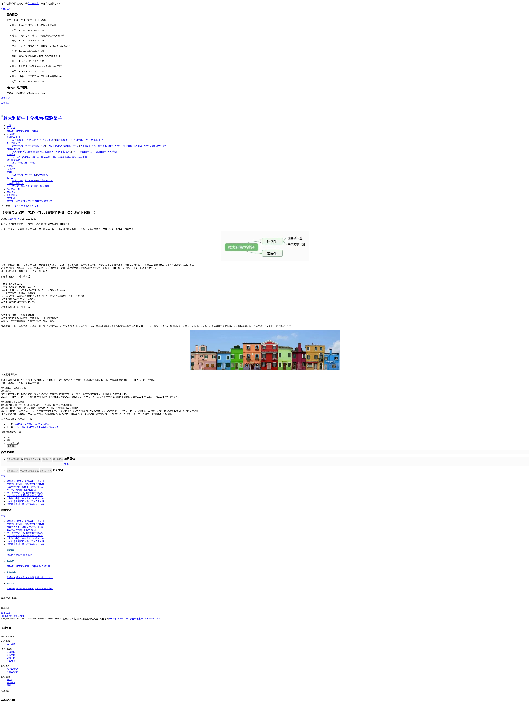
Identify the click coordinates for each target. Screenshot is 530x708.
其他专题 (39, 577)
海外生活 (39, 201)
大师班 (10, 172)
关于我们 (5, 98)
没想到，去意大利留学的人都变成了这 (25, 498)
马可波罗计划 (24, 131)
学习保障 (20, 588)
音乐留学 (11, 577)
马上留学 (11, 644)
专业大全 (48, 577)
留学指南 (29, 201)
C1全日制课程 (78, 140)
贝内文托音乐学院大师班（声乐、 (62, 146)
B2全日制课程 (63, 140)
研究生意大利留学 (32, 459)
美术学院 (11, 652)
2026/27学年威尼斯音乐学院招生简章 (25, 495)
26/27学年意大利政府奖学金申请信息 (25, 492)
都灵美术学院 (46, 471)
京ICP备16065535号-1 (119, 618)
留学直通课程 (13, 160)
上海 (16, 20)
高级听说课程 (64, 157)
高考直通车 (161, 146)
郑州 (36, 20)
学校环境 (39, 588)
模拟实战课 (37, 157)
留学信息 (11, 198)
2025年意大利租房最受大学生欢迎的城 (25, 501)
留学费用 (20, 201)
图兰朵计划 (12, 131)
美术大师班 (17, 175)
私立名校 (11, 661)
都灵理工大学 (13, 471)
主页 (14, 206)
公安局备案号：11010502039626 (145, 618)
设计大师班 (42, 175)
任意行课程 (17, 163)
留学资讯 (11, 201)
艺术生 (10, 178)
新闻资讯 (10, 550)
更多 (66, 464)
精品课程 (26, 157)
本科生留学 (12, 671)
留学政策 (20, 555)
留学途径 (11, 128)
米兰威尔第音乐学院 (29, 471)
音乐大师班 (30, 175)
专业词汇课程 (50, 157)
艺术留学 (11, 169)
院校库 (10, 166)
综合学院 (11, 658)
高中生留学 (12, 669)
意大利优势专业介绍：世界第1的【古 (25, 487)
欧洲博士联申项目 (21, 186)
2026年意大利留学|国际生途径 (21, 490)
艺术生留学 (30, 180)
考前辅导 (16, 157)
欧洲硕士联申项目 (40, 186)
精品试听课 (45, 151)
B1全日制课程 (48, 140)
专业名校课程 (13, 143)
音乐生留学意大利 (15, 459)
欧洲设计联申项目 (15, 183)
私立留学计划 (13, 189)
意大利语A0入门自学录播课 (25, 151)
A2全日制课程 (34, 140)
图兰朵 (10, 679)
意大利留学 (33, 3)
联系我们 (5, 103)
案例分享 (11, 192)
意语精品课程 (13, 137)
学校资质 (29, 588)
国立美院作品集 (45, 180)
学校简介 (11, 588)
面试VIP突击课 (79, 157)
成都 (43, 20)
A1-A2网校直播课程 (82, 151)
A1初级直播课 (100, 151)
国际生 (35, 131)
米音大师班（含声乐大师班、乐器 (28, 146)
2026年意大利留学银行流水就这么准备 (25, 504)
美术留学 (20, 577)
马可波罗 (11, 682)
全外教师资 (12, 195)
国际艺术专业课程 (123, 146)
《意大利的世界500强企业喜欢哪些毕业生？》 (38, 427)
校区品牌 (5, 8)
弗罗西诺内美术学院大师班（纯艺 (96, 146)
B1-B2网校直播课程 (61, 151)
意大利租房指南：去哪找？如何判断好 (25, 484)
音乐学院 (11, 655)
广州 (22, 20)
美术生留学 (17, 180)
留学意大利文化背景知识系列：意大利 (25, 481)
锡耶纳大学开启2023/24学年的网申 (32, 424)
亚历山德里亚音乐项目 (144, 146)
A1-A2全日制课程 (94, 140)
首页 (9, 125)
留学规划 (48, 201)
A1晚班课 (112, 151)
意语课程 (11, 134)
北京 (9, 20)
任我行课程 (29, 163)
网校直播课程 (13, 149)
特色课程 (11, 154)
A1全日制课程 (19, 140)
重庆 (29, 20)
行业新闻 (34, 206)
